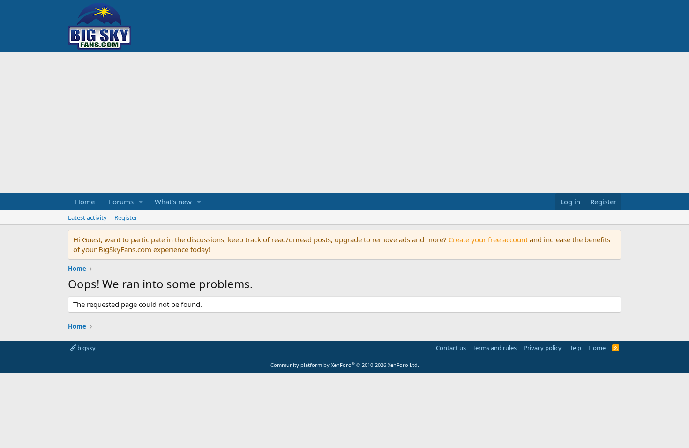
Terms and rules (494, 347)
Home (85, 201)
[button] (141, 201)
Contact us (451, 347)
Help (574, 347)
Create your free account (488, 239)
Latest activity (87, 217)
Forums (121, 201)
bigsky (86, 347)
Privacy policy (543, 347)
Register (125, 217)
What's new (173, 201)
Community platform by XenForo (344, 364)
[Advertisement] (344, 122)
